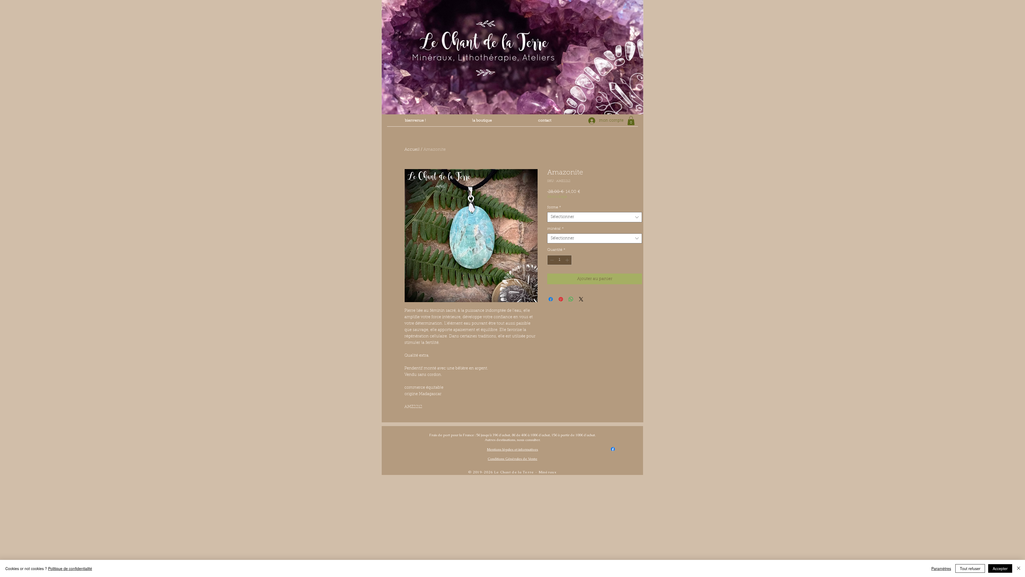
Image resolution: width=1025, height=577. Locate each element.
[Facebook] (613, 449)
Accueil (412, 149)
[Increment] (567, 260)
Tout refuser (970, 568)
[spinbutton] (559, 260)
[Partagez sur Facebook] (550, 299)
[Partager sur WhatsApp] (571, 299)
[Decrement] (551, 260)
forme (554, 207)
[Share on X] (581, 299)
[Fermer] (1018, 568)
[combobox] (594, 217)
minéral (555, 229)
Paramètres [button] (941, 568)
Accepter (1000, 568)
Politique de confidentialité (70, 568)
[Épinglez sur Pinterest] (561, 299)
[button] (631, 120)
